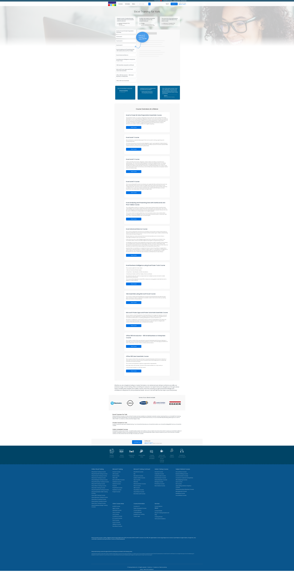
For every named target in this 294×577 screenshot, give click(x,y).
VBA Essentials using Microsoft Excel (125, 65)
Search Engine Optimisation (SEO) (119, 537)
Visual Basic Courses (139, 489)
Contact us (137, 442)
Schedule (127, 4)
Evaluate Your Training (139, 514)
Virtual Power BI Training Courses (99, 473)
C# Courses (116, 473)
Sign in (167, 4)
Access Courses (116, 471)
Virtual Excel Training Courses (98, 471)
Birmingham (106, 553)
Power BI (115, 485)
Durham (137, 553)
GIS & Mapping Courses (181, 479)
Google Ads (190, 537)
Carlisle (96, 554)
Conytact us (156, 567)
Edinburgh (122, 554)
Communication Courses (182, 475)
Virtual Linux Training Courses (98, 477)
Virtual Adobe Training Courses (99, 501)
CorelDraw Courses (117, 516)
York (186, 553)
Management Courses (181, 491)
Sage (162, 537)
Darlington (151, 553)
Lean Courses (179, 481)
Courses (120, 4)
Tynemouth (121, 553)
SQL (134, 473)
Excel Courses (116, 475)
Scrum (167, 537)
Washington (115, 553)
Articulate (129, 537)
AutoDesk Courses (117, 510)
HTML (147, 537)
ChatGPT (137, 537)
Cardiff (171, 553)
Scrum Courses (116, 522)
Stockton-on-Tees (132, 553)
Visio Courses (137, 479)
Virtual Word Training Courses (98, 499)
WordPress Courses (117, 526)
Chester (143, 554)
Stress (105, 537)
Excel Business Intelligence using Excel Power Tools (125, 60)
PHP (134, 537)
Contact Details (158, 510)
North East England (148, 554)
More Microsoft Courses (139, 493)
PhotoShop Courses (159, 483)
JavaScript (93, 539)
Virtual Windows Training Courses (99, 497)
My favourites (158, 0)
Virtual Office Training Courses (98, 485)
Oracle (158, 537)
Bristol (155, 553)
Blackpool (93, 554)
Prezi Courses (116, 520)
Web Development (121, 539)
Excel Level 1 (119, 36)
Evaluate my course (167, 0)
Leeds (114, 554)
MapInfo (155, 537)
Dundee (135, 554)
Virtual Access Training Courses (99, 475)
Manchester (98, 553)
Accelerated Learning (101, 539)
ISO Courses (179, 483)
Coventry (109, 554)
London (102, 553)
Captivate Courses (159, 473)
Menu (133, 4)
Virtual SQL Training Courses (98, 487)
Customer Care (142, 537)
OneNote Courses (117, 481)
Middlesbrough (191, 553)
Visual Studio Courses (139, 491)
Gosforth (111, 553)
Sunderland (126, 553)
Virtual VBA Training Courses (98, 495)
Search (149, 4)
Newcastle (93, 553)
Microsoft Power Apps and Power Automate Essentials (124, 70)
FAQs (156, 514)
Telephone (109, 537)
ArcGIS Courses (116, 506)
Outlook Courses (117, 483)
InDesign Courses (159, 481)
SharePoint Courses (138, 471)
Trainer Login (137, 516)
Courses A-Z (137, 506)
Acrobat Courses (159, 471)
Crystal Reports (176, 537)
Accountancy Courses (181, 471)
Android (171, 537)
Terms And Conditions (148, 569)
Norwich (139, 554)
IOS (149, 537)
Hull (112, 554)
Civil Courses (116, 514)
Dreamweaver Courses (160, 477)
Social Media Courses (181, 495)
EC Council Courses (117, 518)
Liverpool (147, 553)
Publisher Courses (117, 489)
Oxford (168, 553)
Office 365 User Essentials (122, 80)
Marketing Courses (180, 493)
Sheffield (117, 554)
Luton (106, 554)
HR (132, 537)
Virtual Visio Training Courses (98, 503)
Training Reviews (138, 512)
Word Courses (137, 485)
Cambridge (178, 553)
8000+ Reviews (177, 0)
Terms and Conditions (160, 518)
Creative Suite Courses (160, 475)
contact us (115, 433)
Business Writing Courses (182, 473)
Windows (136, 481)
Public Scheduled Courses (140, 508)
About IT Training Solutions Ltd (162, 512)
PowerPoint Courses (117, 487)
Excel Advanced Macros (122, 55)
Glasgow (132, 554)
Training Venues (158, 516)
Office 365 (115, 477)
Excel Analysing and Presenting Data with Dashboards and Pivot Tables (125, 50)
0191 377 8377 (148, 443)
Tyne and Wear (142, 553)
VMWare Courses (117, 524)
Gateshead (159, 553)
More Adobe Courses (160, 485)
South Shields (163, 553)
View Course (134, 127)
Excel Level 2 (119, 41)
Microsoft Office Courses (119, 479)
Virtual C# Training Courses (98, 483)
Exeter (174, 553)
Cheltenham (101, 554)
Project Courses (116, 491)
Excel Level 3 (119, 45)
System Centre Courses (139, 477)
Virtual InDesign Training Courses (99, 479)
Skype (164, 537)
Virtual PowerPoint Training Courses (100, 489)
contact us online (124, 418)
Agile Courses (116, 508)
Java (195, 537)
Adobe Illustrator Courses (161, 479)
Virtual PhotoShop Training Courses (100, 481)
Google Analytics (184, 537)
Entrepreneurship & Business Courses (185, 489)
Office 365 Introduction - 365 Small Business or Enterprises (124, 75)
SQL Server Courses (138, 475)
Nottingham (183, 553)
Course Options (137, 510)
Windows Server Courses (140, 483)
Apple (152, 537)
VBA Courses (137, 487)
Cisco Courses (116, 512)
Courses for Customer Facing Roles (184, 477)
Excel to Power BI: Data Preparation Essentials (125, 31)
